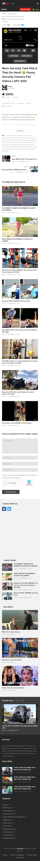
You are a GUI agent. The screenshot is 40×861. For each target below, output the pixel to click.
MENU (5, 9)
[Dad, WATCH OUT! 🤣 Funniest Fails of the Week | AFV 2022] (20, 161)
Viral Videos (20, 103)
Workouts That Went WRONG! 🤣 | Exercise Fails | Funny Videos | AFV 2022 (26, 585)
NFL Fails (7, 826)
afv (5, 135)
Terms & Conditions (17, 855)
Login (36, 9)
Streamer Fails (9, 829)
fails (7, 142)
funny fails (14, 144)
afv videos (30, 135)
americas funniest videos (27, 138)
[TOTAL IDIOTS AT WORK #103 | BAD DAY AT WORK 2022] (7, 790)
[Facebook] (4, 509)
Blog (5, 805)
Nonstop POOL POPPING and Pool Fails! (16, 301)
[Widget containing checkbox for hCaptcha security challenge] (17, 483)
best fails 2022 (9, 140)
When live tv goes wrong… (11, 632)
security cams (31, 149)
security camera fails (21, 149)
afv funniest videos (12, 135)
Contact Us (20, 857)
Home (5, 855)
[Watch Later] (24, 50)
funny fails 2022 (21, 144)
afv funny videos (22, 135)
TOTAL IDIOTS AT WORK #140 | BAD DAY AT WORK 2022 (20, 727)
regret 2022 (13, 146)
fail (14, 140)
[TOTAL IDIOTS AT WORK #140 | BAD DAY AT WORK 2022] (20, 714)
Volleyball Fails (9, 838)
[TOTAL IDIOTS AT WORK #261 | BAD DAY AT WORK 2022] (7, 780)
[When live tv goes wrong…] (20, 620)
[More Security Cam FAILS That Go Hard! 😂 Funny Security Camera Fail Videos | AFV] (20, 196)
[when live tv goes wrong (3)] (20, 648)
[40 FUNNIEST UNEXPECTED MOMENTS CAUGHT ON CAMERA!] (7, 567)
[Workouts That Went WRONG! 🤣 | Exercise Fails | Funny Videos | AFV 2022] (7, 586)
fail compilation (31, 140)
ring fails (29, 146)
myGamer (20, 848)
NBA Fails (7, 820)
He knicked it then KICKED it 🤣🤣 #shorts (17, 423)
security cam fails (10, 149)
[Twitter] (9, 509)
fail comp (23, 140)
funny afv (32, 142)
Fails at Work (8, 811)
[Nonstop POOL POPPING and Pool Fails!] (20, 171)
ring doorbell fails (22, 146)
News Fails (7, 823)
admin (10, 86)
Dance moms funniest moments (13, 688)
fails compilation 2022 (15, 142)
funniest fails (25, 142)
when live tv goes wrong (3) (11, 660)
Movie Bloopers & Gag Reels (14, 817)
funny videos (30, 144)
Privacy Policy (32, 855)
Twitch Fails (8, 832)
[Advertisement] (20, 534)
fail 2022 (18, 140)
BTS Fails (7, 808)
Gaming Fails (8, 814)
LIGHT (4, 25)
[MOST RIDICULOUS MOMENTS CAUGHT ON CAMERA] (7, 577)
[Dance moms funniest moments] (20, 676)
